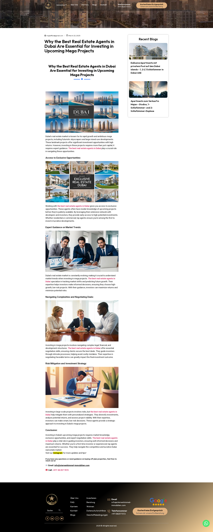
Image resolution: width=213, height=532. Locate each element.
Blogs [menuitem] (94, 5)
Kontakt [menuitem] (104, 5)
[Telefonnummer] (114, 5)
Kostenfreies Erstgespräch (151, 4)
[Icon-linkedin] (52, 518)
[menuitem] (61, 4)
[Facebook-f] (47, 518)
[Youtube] (62, 518)
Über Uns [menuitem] (74, 5)
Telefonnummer (124, 4)
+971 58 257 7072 (61, 470)
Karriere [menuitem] (85, 5)
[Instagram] (57, 518)
